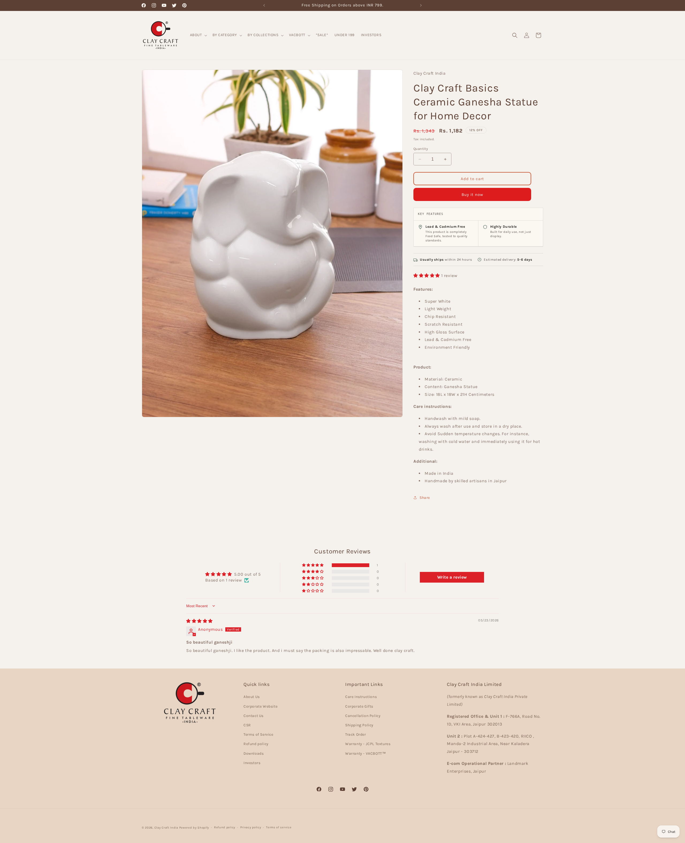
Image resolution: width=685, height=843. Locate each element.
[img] (199, 621)
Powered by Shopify (194, 827)
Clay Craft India (166, 827)
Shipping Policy (359, 725)
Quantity (420, 149)
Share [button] (425, 497)
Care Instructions (361, 696)
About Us (251, 696)
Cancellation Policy (362, 715)
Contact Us (253, 715)
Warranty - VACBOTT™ (365, 753)
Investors (251, 763)
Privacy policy (250, 827)
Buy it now (472, 194)
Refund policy (256, 744)
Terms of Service (258, 734)
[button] (198, 35)
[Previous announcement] (264, 5)
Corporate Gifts (359, 706)
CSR (247, 725)
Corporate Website (260, 706)
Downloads (253, 753)
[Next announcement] (421, 5)
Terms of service (278, 827)
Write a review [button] (452, 577)
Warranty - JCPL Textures (367, 744)
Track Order (355, 734)
